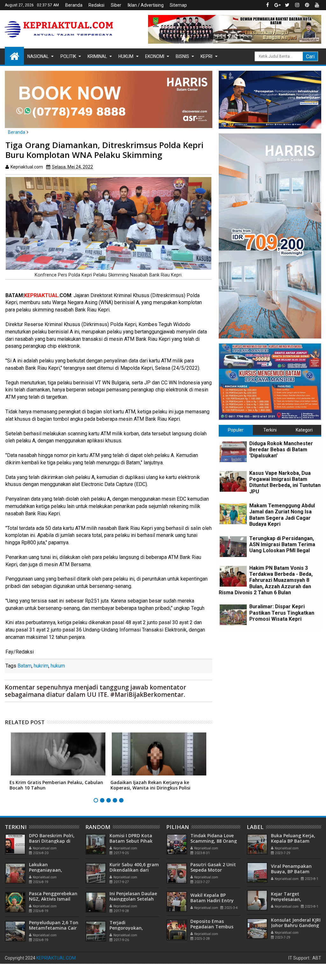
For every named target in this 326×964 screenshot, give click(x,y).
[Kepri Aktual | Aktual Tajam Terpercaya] (14, 56)
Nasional (38, 56)
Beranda (73, 5)
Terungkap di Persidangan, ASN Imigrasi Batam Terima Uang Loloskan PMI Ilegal (282, 544)
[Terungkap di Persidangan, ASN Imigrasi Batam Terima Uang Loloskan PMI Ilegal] (233, 546)
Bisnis (182, 56)
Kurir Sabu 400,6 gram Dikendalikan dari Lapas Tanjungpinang (134, 869)
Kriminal (97, 56)
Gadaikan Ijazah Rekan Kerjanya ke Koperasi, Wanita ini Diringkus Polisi (150, 785)
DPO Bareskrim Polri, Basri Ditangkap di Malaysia (51, 840)
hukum (58, 666)
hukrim (41, 666)
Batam (25, 666)
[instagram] (297, 5)
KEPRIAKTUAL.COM (56, 957)
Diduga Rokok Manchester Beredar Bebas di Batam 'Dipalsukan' (281, 449)
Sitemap (178, 5)
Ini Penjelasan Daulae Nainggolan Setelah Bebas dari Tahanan (133, 898)
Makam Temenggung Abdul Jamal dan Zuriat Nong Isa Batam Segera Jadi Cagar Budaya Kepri (282, 515)
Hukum (125, 56)
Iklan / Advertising (146, 5)
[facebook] (267, 5)
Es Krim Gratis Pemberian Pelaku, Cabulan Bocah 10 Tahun (56, 785)
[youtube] (316, 5)
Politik (68, 56)
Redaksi (96, 5)
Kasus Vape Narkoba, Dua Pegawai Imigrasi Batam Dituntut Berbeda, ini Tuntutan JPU (285, 482)
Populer (236, 429)
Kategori (304, 429)
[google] (277, 5)
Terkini (270, 429)
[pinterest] (306, 5)
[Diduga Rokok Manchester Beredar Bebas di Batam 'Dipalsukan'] (233, 451)
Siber (116, 5)
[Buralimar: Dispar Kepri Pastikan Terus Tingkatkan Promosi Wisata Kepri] (233, 614)
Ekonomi (154, 56)
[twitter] (287, 5)
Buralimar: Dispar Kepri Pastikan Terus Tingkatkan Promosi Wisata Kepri (281, 612)
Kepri (206, 56)
